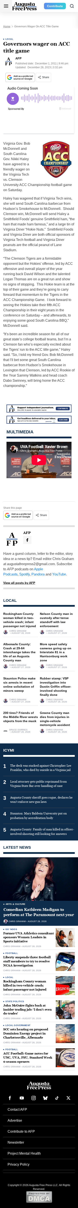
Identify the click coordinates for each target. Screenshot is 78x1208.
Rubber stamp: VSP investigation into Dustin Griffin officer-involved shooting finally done (55, 686)
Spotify (24, 574)
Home (6, 26)
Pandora (38, 574)
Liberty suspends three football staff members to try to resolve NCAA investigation (26, 961)
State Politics (14, 1001)
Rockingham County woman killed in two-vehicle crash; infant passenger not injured (24, 985)
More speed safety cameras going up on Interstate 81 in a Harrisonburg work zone (55, 652)
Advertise (15, 1120)
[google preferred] (20, 77)
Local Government (17, 1025)
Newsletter (16, 1142)
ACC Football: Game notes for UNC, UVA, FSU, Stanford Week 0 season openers (27, 1057)
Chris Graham (17, 631)
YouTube (59, 574)
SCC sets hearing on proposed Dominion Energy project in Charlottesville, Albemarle (25, 1033)
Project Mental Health (24, 1153)
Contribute (55, 6)
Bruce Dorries (18, 730)
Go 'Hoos (11, 929)
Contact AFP (17, 1109)
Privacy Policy (18, 1164)
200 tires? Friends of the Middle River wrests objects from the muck (20, 717)
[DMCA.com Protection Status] (39, 1196)
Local (9, 39)
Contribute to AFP (21, 1131)
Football (11, 953)
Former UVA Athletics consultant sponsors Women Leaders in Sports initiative (28, 937)
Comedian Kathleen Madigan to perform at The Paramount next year (38, 912)
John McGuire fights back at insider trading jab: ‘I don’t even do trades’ (27, 1009)
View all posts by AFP (19, 583)
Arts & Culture (16, 904)
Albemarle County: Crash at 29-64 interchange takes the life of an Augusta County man (19, 652)
